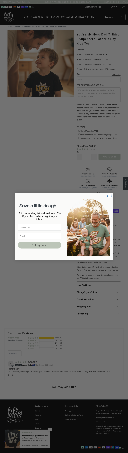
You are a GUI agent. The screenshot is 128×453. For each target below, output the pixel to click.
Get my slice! (40, 245)
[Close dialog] (109, 196)
